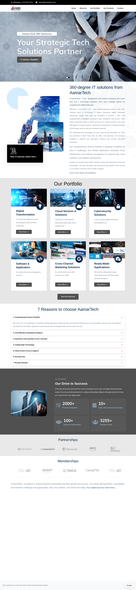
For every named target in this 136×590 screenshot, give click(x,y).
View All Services (68, 296)
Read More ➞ (24, 232)
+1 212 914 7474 (27, 2)
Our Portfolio (95, 8)
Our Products (109, 8)
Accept (129, 585)
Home (73, 8)
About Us (83, 8)
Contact (120, 8)
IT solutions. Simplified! (29, 59)
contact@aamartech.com (47, 2)
